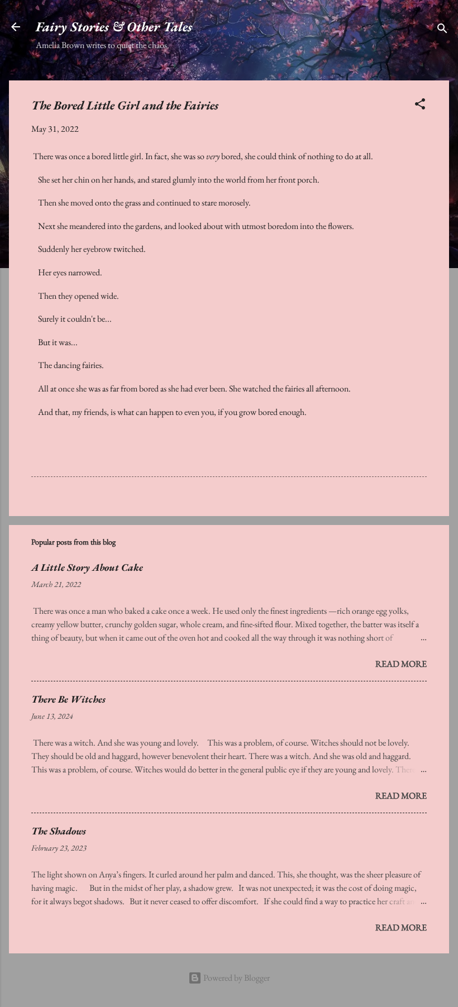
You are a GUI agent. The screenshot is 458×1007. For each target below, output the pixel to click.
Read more (401, 664)
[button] (420, 105)
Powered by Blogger (236, 978)
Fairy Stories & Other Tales (114, 26)
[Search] (442, 30)
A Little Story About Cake (87, 567)
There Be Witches (68, 699)
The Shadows (58, 830)
